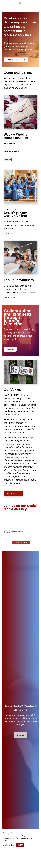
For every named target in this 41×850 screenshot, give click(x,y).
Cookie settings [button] (8, 845)
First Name (9, 143)
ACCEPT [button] (20, 845)
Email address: (11, 151)
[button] (16, 59)
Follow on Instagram (22, 542)
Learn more (9, 233)
